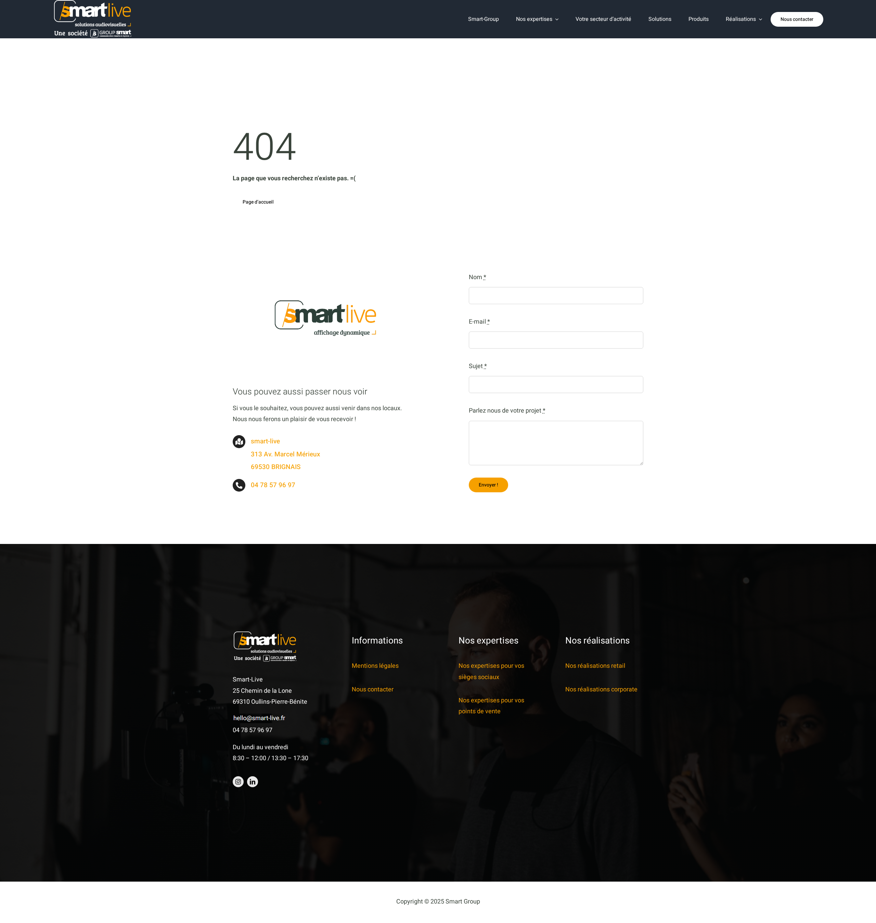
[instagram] (238, 781)
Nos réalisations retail (595, 666)
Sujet (478, 366)
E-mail (479, 321)
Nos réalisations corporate (601, 689)
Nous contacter (373, 689)
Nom (477, 277)
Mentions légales (375, 666)
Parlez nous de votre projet (507, 410)
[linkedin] (252, 781)
